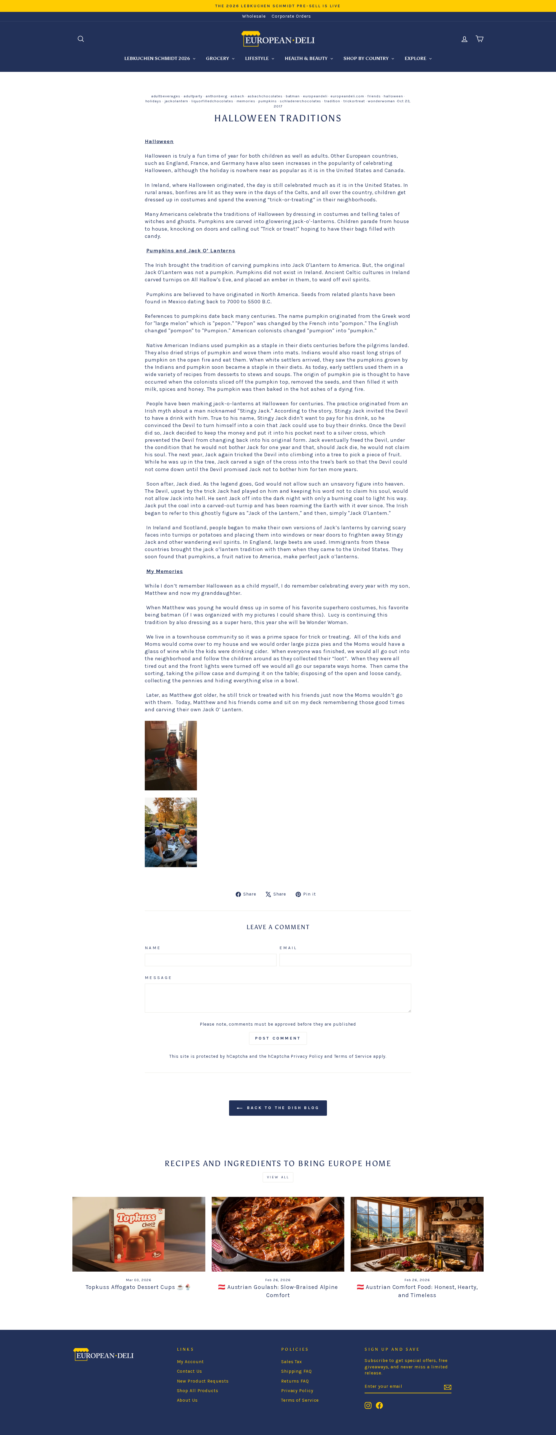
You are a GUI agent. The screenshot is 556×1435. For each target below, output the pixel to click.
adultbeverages (166, 96)
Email (288, 947)
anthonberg (217, 96)
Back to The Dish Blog (282, 1107)
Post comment (278, 1038)
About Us (187, 1400)
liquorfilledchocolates (212, 101)
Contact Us (189, 1371)
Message (158, 977)
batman (293, 96)
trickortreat (354, 101)
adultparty (193, 96)
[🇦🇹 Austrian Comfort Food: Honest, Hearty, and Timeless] (417, 1234)
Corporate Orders (291, 16)
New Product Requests (203, 1381)
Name (153, 947)
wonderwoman (381, 101)
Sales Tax (291, 1361)
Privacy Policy (307, 1056)
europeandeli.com (347, 96)
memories (246, 101)
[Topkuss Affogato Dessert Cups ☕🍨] (138, 1234)
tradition (332, 101)
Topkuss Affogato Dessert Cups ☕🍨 (139, 1287)
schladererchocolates (300, 101)
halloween (393, 96)
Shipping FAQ (296, 1371)
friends (374, 96)
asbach (237, 96)
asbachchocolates (265, 96)
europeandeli (315, 96)
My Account (190, 1361)
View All (278, 1177)
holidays (153, 101)
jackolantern (176, 101)
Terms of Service (353, 1056)
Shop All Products (197, 1390)
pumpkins (267, 101)
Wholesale (254, 16)
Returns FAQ (295, 1381)
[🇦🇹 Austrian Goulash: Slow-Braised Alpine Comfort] (278, 1234)
